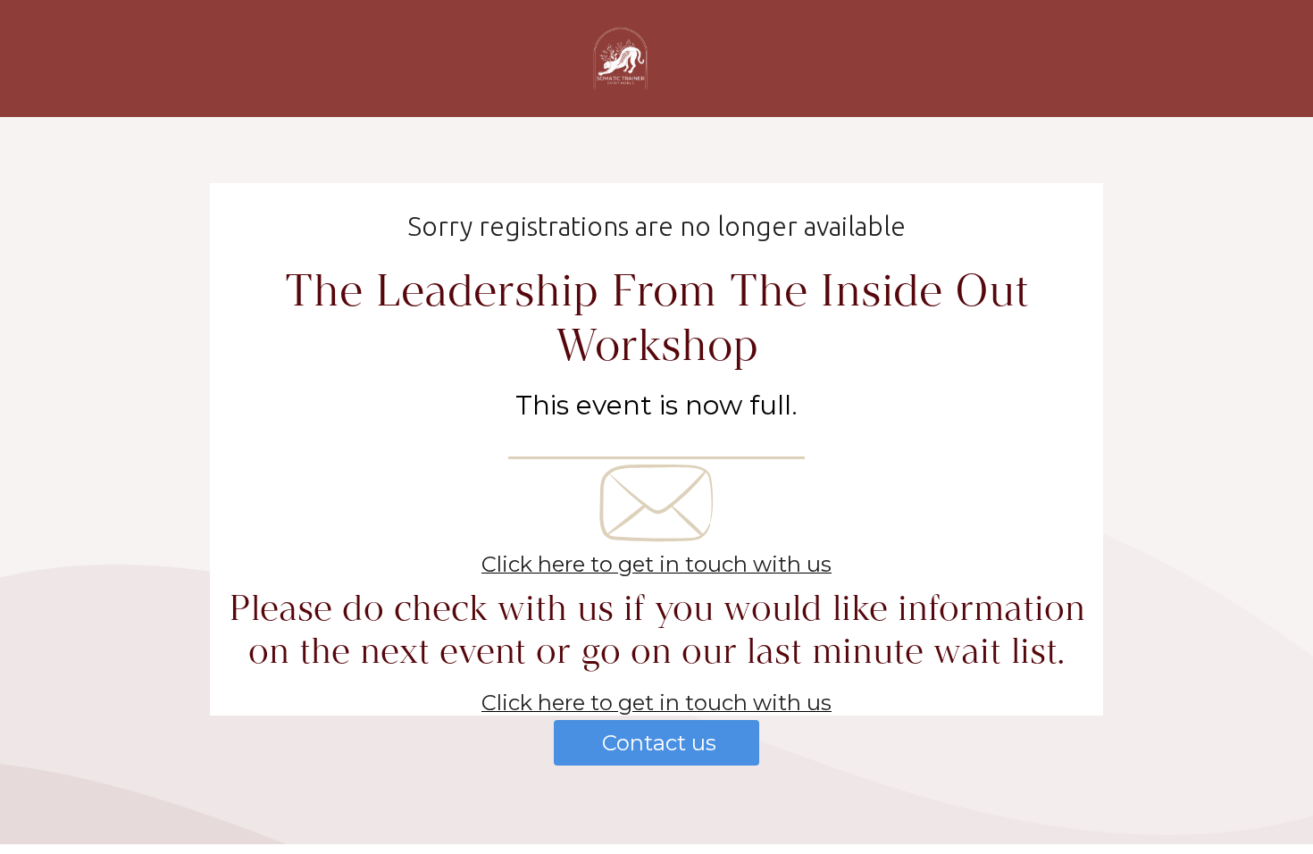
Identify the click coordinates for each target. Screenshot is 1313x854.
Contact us (656, 743)
